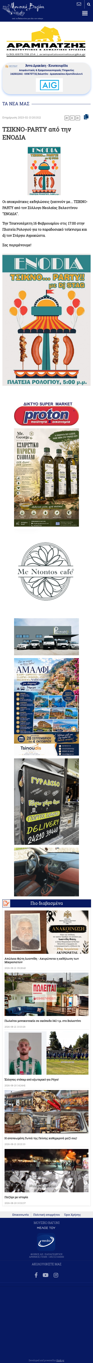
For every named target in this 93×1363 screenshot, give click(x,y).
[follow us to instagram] (55, 1275)
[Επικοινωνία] (79, 4)
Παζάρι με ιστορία (16, 1197)
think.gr (60, 1360)
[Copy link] (86, 117)
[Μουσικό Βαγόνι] (46, 320)
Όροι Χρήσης (72, 1214)
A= (77, 117)
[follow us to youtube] (45, 1275)
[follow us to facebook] (36, 1275)
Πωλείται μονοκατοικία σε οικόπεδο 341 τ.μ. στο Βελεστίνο (43, 1020)
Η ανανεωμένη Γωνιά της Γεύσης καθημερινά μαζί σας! (41, 1138)
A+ (67, 117)
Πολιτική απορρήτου (46, 1214)
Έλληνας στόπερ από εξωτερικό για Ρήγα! (32, 1079)
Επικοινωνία (20, 1214)
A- (72, 117)
